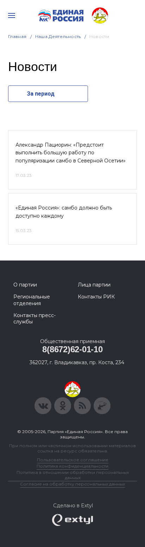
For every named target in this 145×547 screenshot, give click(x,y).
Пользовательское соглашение (72, 459)
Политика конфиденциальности (72, 466)
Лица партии (94, 285)
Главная (17, 36)
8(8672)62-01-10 (72, 349)
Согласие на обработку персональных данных (72, 484)
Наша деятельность (58, 36)
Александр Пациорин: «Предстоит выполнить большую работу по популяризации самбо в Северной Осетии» (70, 153)
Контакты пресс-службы (34, 318)
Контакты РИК (96, 297)
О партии (25, 285)
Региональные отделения (31, 300)
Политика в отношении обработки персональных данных (73, 475)
